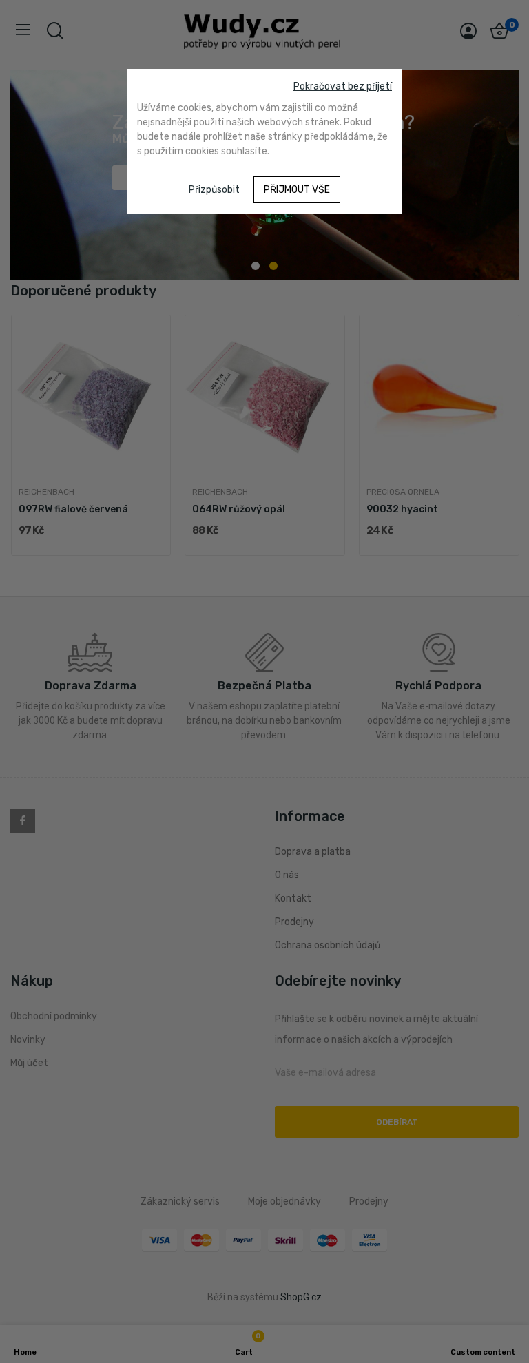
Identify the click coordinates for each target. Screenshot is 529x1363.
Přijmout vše (297, 190)
